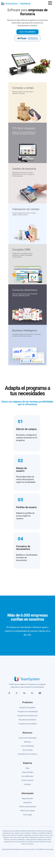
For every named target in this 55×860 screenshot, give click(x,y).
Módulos (27, 742)
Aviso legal (27, 815)
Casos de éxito (27, 772)
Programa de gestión (27, 707)
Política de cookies (27, 811)
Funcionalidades (27, 746)
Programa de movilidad (27, 724)
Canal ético (27, 803)
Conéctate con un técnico (27, 754)
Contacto (27, 784)
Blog (27, 768)
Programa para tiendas (27, 720)
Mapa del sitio (27, 798)
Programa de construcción (27, 716)
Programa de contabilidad (27, 712)
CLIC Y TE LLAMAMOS (27, 32)
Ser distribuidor (27, 776)
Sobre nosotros (27, 780)
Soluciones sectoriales (27, 738)
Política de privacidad (27, 807)
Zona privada (27, 750)
